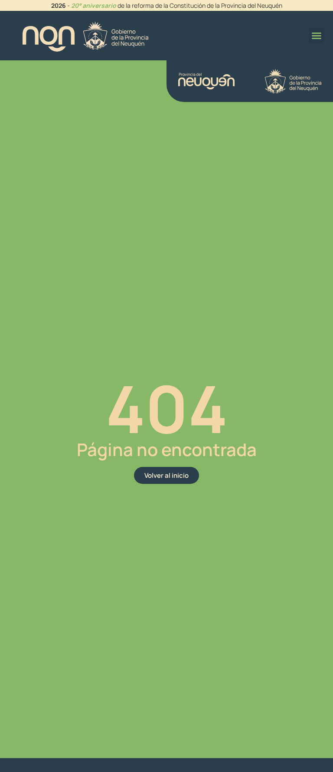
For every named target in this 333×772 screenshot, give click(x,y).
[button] (316, 35)
